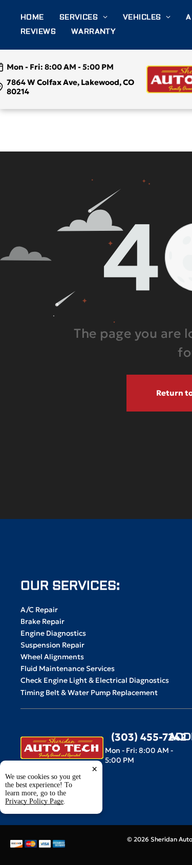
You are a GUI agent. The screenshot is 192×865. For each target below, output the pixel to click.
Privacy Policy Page (34, 801)
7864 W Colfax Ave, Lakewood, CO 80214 (70, 86)
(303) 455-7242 (148, 737)
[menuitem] (39, 17)
